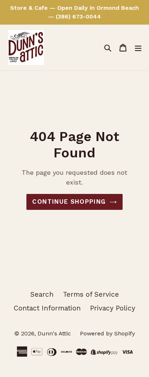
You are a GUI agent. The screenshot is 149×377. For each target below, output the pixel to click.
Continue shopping (69, 201)
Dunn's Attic (55, 333)
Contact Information (47, 308)
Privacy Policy (112, 308)
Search (42, 294)
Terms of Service (91, 294)
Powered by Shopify (107, 333)
